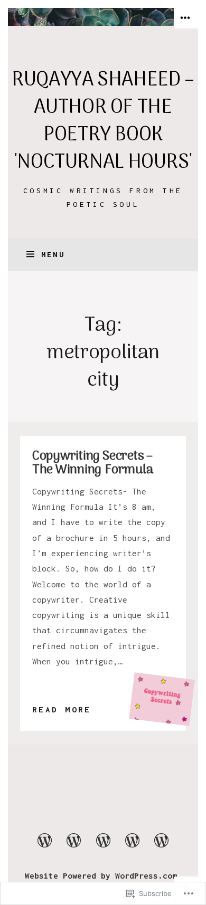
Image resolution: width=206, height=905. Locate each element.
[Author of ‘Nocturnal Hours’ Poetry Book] (161, 846)
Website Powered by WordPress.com (101, 875)
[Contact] (132, 846)
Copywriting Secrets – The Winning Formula (92, 463)
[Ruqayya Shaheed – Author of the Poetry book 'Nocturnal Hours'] (103, 17)
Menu (52, 254)
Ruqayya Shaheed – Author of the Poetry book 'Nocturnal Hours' (103, 121)
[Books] (74, 846)
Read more (61, 710)
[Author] (44, 846)
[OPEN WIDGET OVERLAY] (186, 18)
